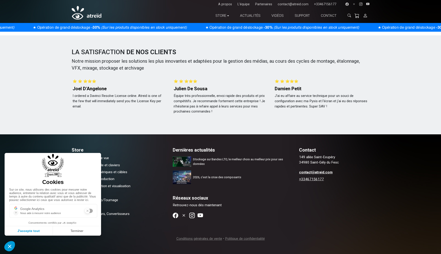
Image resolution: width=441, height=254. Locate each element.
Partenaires (263, 4)
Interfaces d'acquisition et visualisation (101, 186)
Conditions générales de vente (199, 239)
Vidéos (277, 16)
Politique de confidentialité (245, 239)
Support (302, 16)
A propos (225, 4)
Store (220, 16)
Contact (328, 16)
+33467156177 (325, 4)
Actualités (250, 16)
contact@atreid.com (293, 4)
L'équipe (243, 4)
